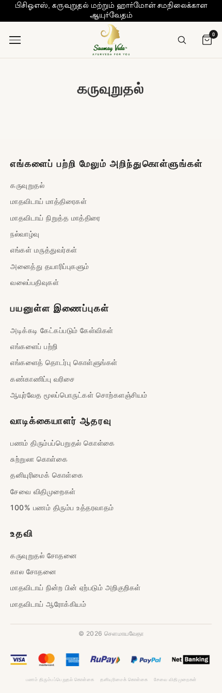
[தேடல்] (182, 40)
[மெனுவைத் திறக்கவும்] (16, 39)
